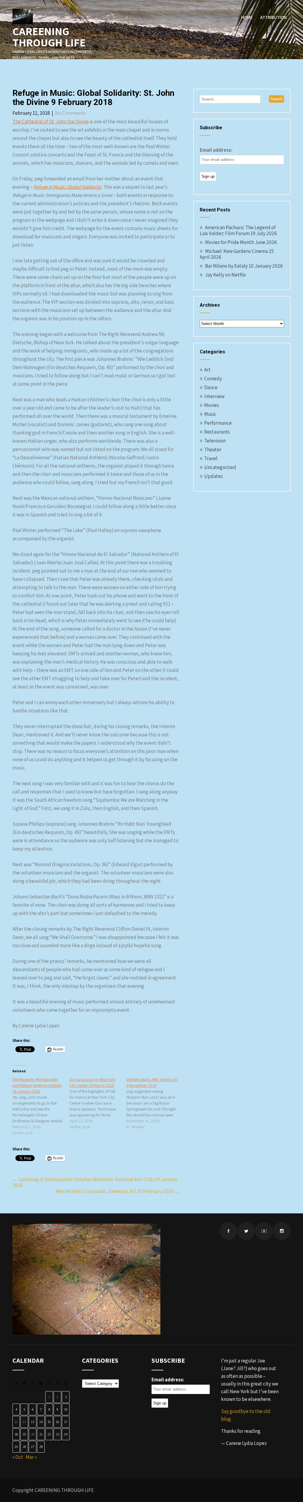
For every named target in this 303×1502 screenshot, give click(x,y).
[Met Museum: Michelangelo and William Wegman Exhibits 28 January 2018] (41, 1106)
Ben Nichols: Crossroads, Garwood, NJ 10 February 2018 (117, 1191)
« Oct (17, 1457)
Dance (210, 387)
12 (24, 1421)
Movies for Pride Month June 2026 (241, 242)
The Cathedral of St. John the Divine (50, 121)
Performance (218, 423)
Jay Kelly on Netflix (225, 274)
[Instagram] (282, 1231)
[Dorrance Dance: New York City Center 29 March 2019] (98, 1103)
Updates (213, 476)
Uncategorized (220, 467)
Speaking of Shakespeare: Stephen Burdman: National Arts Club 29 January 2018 (95, 1182)
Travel (210, 458)
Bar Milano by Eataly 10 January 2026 (244, 266)
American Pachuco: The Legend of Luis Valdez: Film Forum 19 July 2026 (238, 230)
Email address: (216, 150)
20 (32, 1434)
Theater (212, 449)
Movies (211, 405)
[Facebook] (228, 1231)
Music (210, 414)
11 (16, 1421)
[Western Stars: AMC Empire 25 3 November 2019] (154, 1103)
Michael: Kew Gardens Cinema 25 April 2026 (237, 254)
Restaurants (217, 432)
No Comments (70, 113)
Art (207, 369)
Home (247, 17)
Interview (214, 396)
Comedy (213, 378)
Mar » (31, 1457)
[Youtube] (264, 1231)
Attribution (273, 17)
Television (215, 440)
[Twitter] (246, 1231)
